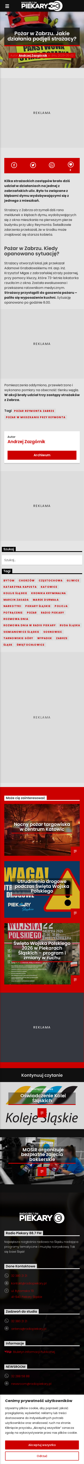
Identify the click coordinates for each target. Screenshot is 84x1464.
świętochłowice (31, 644)
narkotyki (12, 606)
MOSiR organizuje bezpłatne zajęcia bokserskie (42, 1154)
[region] (42, 1429)
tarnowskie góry (18, 638)
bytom (9, 580)
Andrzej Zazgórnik (33, 55)
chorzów (27, 580)
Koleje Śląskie (15, 593)
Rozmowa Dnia (15, 619)
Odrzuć (42, 1456)
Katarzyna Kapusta (20, 587)
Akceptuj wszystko (42, 1445)
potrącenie (13, 612)
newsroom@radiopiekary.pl (31, 1384)
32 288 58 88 (20, 1376)
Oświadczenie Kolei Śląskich (43, 1098)
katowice (49, 587)
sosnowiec (52, 632)
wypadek (44, 638)
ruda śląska (70, 625)
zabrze (61, 638)
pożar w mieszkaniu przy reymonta (35, 417)
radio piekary (52, 612)
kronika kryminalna (48, 593)
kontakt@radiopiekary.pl (28, 1283)
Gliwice (73, 580)
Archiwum (42, 455)
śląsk (8, 644)
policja (61, 606)
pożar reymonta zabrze (34, 411)
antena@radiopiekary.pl (28, 1329)
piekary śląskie (38, 606)
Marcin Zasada (16, 599)
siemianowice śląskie (21, 632)
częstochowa (51, 580)
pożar (32, 612)
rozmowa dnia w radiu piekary (29, 625)
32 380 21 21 (19, 1276)
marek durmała (46, 599)
